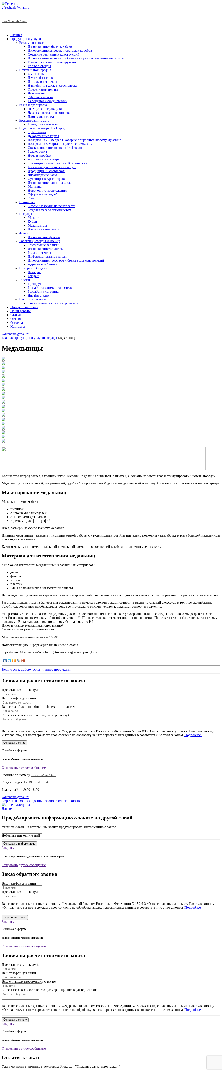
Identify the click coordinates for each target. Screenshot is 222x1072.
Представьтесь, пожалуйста (22, 690)
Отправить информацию (19, 843)
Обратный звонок (15, 801)
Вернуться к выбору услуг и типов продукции (36, 669)
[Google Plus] (23, 661)
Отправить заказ (14, 742)
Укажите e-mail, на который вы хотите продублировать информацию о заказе (59, 827)
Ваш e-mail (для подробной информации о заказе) (38, 706)
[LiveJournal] (18, 661)
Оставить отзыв (68, 801)
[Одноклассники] (14, 661)
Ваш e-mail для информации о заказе (29, 981)
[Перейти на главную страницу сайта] (10, 3)
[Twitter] (9, 661)
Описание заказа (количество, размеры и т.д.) (35, 715)
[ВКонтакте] (5, 661)
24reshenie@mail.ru (15, 7)
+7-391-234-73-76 (14, 21)
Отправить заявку (15, 1019)
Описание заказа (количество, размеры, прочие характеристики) (49, 990)
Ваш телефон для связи (19, 698)
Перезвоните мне (14, 917)
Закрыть (8, 848)
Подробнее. (193, 735)
